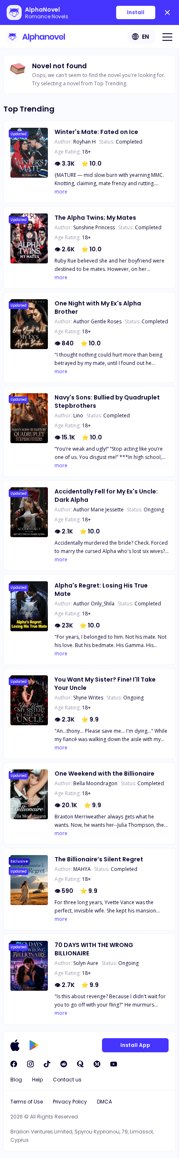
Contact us (67, 1079)
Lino (78, 415)
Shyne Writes (88, 697)
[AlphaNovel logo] (36, 36)
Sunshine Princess (94, 227)
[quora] (80, 1064)
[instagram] (30, 1064)
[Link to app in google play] (34, 1045)
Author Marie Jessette (98, 509)
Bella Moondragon (95, 783)
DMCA (104, 1101)
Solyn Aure (85, 963)
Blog (16, 1079)
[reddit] (63, 1064)
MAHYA (82, 869)
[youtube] (113, 1064)
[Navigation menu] (167, 36)
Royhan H (84, 141)
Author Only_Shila (93, 603)
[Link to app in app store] (15, 1045)
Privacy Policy (70, 1101)
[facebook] (13, 1064)
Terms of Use (26, 1101)
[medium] (97, 1064)
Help (37, 1079)
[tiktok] (47, 1064)
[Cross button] (167, 12)
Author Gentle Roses (97, 321)
